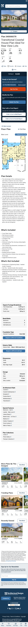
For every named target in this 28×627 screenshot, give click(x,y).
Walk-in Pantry (6, 425)
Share (4, 66)
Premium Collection (8, 439)
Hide (25, 66)
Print (15, 69)
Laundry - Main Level (8, 412)
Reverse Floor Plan (21, 134)
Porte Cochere (6, 423)
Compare (19, 66)
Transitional (6, 400)
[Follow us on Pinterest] (8, 608)
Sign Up (14, 579)
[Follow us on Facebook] (14, 608)
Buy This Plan (14, 89)
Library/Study (6, 414)
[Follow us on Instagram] (12, 608)
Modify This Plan (14, 102)
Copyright (23, 616)
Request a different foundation (14, 337)
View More (22, 464)
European (5, 394)
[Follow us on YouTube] (18, 608)
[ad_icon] (2, 6)
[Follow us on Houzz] (10, 608)
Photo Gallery (6, 437)
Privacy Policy (6, 616)
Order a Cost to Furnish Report (14, 119)
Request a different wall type (14, 351)
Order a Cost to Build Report (14, 114)
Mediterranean (6, 398)
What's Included (7, 126)
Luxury (4, 434)
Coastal (5, 389)
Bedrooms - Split (7, 410)
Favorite (11, 66)
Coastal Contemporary (8, 392)
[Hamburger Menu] (2, 623)
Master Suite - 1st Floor (9, 416)
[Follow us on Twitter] (16, 608)
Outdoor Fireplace (7, 421)
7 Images (14, 31)
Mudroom (5, 419)
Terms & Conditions (15, 616)
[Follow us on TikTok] (20, 608)
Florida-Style (6, 396)
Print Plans (23, 129)
